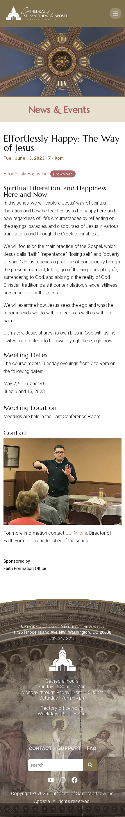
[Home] (38, 13)
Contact (40, 748)
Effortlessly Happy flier (26, 174)
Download (64, 174)
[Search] (90, 765)
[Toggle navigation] (116, 13)
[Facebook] (74, 780)
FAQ (92, 748)
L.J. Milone (76, 533)
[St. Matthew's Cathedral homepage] (62, 659)
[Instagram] (63, 780)
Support (69, 748)
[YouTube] (51, 780)
